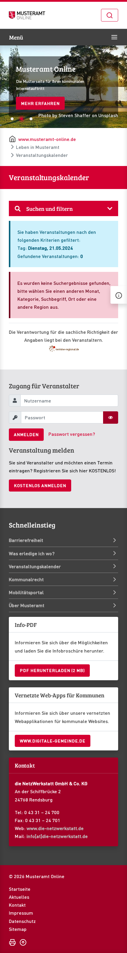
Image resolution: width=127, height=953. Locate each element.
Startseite (19, 888)
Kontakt (17, 904)
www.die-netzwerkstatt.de (55, 828)
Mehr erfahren (40, 103)
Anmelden (26, 434)
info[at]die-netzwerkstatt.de (57, 836)
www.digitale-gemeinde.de (52, 741)
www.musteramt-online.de (47, 139)
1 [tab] (12, 118)
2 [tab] (21, 118)
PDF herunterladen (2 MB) (52, 670)
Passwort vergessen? (71, 434)
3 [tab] (31, 118)
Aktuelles (19, 896)
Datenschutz (22, 921)
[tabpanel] (63, 86)
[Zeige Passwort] (110, 417)
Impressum (21, 912)
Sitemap (18, 929)
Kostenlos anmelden (40, 485)
